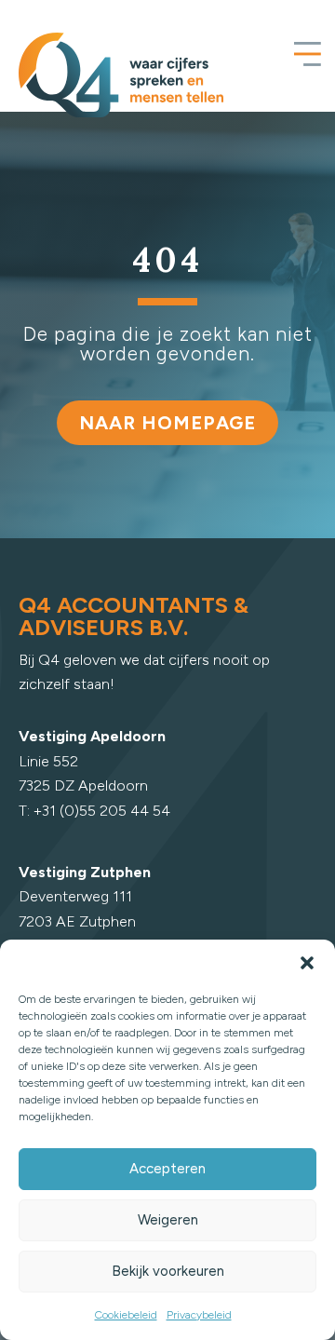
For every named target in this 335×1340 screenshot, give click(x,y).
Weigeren (168, 1219)
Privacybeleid (199, 1314)
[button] (307, 963)
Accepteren (167, 1168)
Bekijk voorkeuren (168, 1271)
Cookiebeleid (126, 1314)
